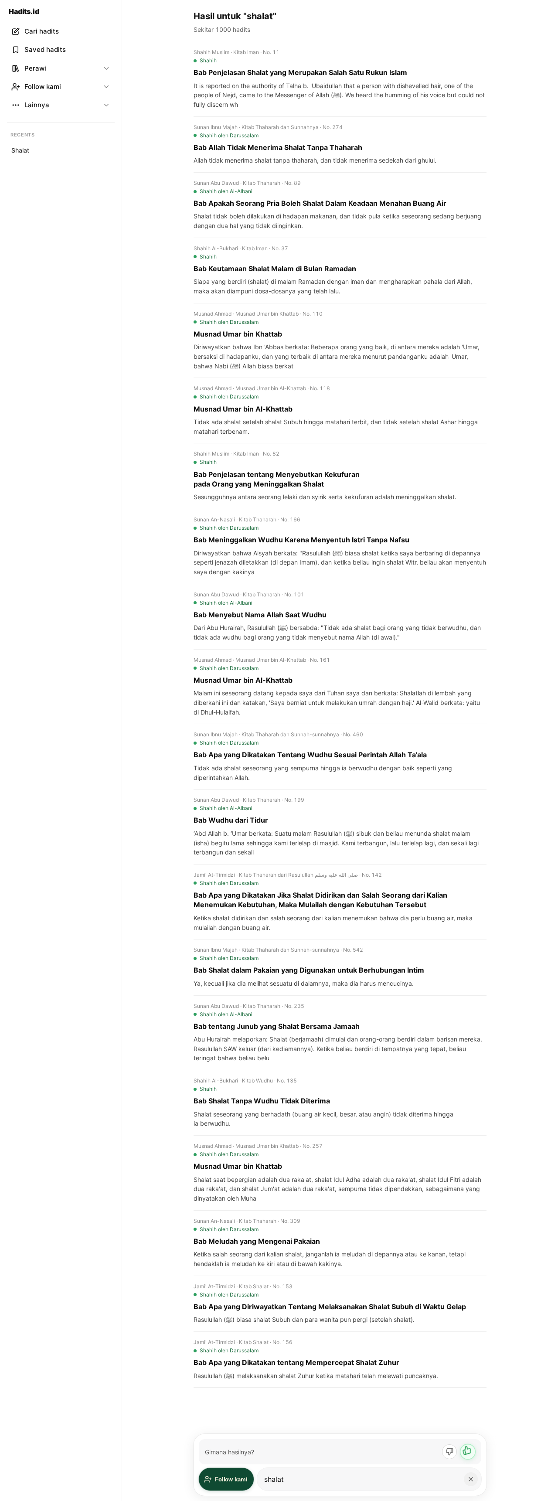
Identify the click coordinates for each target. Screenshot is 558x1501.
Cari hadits (41, 31)
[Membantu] (467, 1451)
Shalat (20, 150)
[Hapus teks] (471, 1479)
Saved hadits (45, 49)
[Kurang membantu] (449, 1451)
